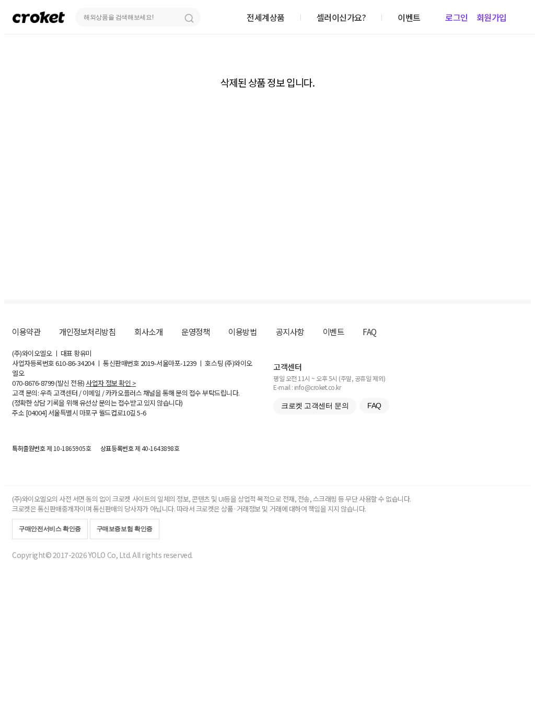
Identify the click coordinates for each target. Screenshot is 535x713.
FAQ (370, 331)
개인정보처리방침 (87, 331)
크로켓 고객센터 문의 (314, 405)
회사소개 (148, 331)
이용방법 (242, 331)
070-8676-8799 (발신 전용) (48, 383)
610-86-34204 (74, 363)
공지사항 (290, 331)
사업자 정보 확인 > (111, 383)
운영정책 (195, 331)
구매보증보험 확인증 (125, 528)
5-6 (141, 413)
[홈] (39, 17)
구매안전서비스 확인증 (50, 528)
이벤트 (333, 331)
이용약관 (26, 331)
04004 (36, 413)
